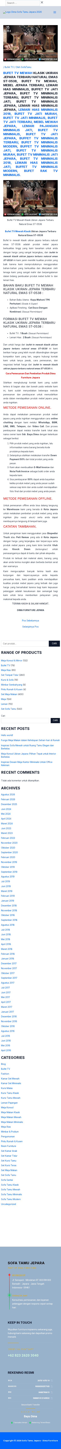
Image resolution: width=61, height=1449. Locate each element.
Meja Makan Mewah (11, 1117)
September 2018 (9, 920)
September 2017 (9, 978)
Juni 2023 (6, 828)
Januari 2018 (7, 958)
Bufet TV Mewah (17, 73)
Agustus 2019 (8, 876)
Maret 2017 (6, 1007)
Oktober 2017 (8, 973)
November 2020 (9, 843)
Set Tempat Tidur (9, 675)
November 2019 (9, 862)
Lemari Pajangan (9, 1103)
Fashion (5, 1074)
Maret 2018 (6, 949)
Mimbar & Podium (10, 1131)
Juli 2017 (5, 987)
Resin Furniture (8, 1146)
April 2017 (6, 1002)
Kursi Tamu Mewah (10, 1098)
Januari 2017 (7, 1012)
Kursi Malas (7, 1088)
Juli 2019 (5, 881)
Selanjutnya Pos (30, 627)
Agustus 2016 (8, 1031)
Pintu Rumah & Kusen (12, 689)
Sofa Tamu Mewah (10, 1189)
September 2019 (9, 872)
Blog (3, 1064)
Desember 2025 (9, 804)
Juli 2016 (5, 1036)
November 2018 (9, 910)
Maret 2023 (7, 833)
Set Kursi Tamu (8, 1160)
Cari (54, 643)
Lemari (4, 704)
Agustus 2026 (8, 794)
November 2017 (9, 968)
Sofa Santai (7, 1180)
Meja (3, 699)
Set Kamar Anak (9, 1151)
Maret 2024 (7, 823)
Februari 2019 (8, 896)
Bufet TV (5, 665)
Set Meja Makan (9, 694)
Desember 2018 (9, 905)
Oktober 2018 (8, 915)
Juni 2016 (6, 1040)
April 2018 (6, 944)
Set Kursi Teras (8, 1165)
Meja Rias (6, 670)
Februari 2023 (8, 838)
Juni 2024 (6, 809)
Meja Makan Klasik (10, 1112)
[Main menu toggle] (55, 12)
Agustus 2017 (7, 983)
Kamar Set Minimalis (11, 1083)
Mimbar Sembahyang (11, 684)
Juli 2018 (5, 930)
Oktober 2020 (8, 847)
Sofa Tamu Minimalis (11, 1194)
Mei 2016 (5, 1045)
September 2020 (9, 852)
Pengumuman (8, 1136)
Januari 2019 (7, 900)
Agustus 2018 (8, 925)
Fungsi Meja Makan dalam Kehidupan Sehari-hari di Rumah (30, 740)
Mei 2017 (5, 997)
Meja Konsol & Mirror (11, 660)
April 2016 (6, 1050)
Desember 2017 (9, 963)
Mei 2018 (5, 939)
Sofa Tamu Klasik (10, 1185)
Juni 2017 (6, 992)
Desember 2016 (9, 1016)
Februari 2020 (8, 857)
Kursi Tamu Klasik (10, 1093)
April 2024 (6, 818)
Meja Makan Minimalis (12, 1122)
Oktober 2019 (8, 867)
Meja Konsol (7, 1107)
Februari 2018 (8, 954)
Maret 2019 (6, 891)
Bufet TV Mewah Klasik (18, 231)
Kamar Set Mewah (10, 1078)
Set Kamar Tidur (9, 1156)
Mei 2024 (5, 814)
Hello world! (7, 735)
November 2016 (9, 1021)
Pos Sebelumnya (30, 621)
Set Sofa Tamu (8, 709)
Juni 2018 (6, 934)
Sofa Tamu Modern (11, 1199)
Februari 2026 (8, 799)
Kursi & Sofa (7, 680)
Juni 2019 (6, 886)
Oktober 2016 (8, 1026)
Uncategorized (8, 1204)
